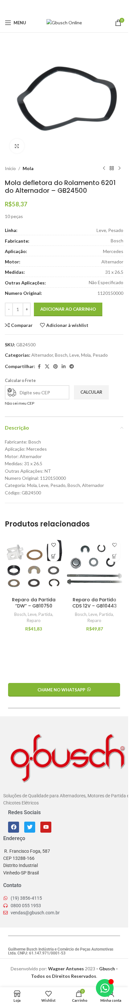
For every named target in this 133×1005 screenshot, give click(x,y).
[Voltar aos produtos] (112, 168)
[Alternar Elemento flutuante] (105, 988)
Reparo (34, 620)
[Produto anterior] (104, 168)
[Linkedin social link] (72, 6)
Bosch (61, 355)
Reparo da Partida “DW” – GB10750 (34, 602)
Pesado (100, 355)
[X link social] (56, 6)
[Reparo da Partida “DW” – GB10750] (34, 565)
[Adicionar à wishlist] (53, 544)
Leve (74, 355)
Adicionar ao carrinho (68, 309)
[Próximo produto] (119, 168)
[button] (53, 556)
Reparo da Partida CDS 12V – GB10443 (94, 602)
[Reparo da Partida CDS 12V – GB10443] (95, 565)
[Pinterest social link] (64, 6)
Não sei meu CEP (19, 403)
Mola (28, 168)
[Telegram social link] (80, 6)
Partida (45, 614)
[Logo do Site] (64, 22)
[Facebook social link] (48, 6)
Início (10, 168)
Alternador (42, 355)
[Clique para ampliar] (17, 146)
